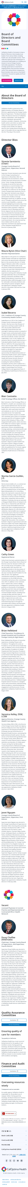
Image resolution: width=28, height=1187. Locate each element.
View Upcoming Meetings (14, 102)
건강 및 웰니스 (6, 1131)
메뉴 (2, 86)
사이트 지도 (4, 1184)
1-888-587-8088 (19, 1155)
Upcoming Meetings (7, 80)
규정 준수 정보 (14, 1181)
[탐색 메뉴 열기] (26, 2)
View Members (13, 1020)
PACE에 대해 (5, 1145)
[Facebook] (6, 1160)
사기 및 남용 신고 (21, 1181)
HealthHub (11, 5)
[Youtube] (17, 1160)
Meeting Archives (18, 80)
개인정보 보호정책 (6, 1181)
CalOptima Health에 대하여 (11, 1149)
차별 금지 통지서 (5, 1179)
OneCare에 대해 (7, 1140)
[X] (10, 1160)
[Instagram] (14, 1160)
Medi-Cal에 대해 (7, 1136)
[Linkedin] (21, 1160)
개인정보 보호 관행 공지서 (15, 1179)
